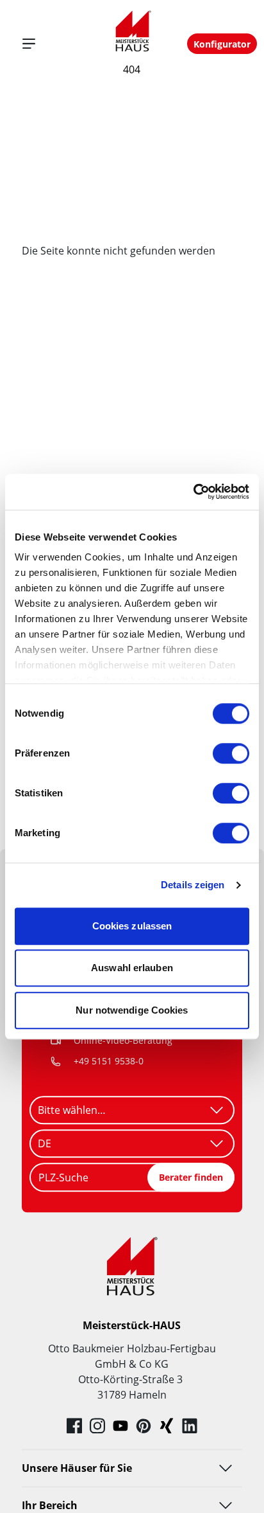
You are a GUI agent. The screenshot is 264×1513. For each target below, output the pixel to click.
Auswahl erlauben (132, 967)
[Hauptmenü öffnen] (28, 43)
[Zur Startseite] (132, 31)
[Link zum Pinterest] (143, 1425)
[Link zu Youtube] (120, 1425)
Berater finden (191, 1177)
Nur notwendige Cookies (132, 1010)
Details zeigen (192, 884)
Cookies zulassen (132, 925)
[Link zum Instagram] (97, 1425)
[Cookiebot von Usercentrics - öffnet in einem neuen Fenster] (193, 491)
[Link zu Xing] (166, 1425)
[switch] (231, 753)
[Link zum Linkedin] (189, 1425)
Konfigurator (222, 44)
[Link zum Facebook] (74, 1425)
